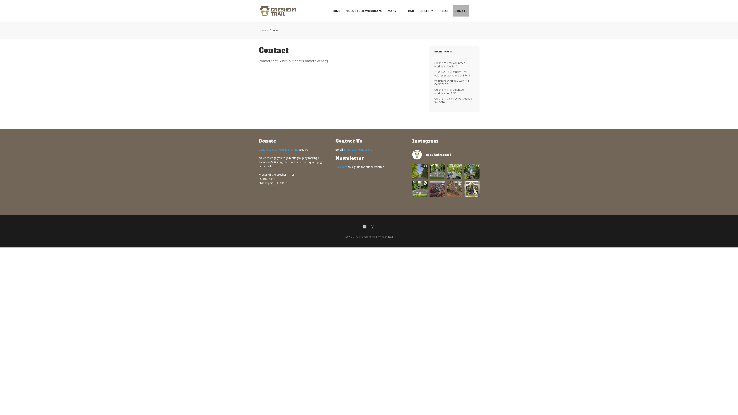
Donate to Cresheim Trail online (278, 149)
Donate (461, 11)
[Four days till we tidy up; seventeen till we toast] (454, 171)
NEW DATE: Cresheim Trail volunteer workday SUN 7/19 (452, 73)
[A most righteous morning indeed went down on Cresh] (420, 171)
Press (444, 11)
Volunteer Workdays (364, 11)
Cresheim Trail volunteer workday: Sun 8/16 (449, 64)
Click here (341, 167)
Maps (392, 11)
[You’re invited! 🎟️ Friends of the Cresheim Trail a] (472, 189)
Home (336, 11)
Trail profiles (418, 11)
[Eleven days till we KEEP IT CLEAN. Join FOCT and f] (420, 189)
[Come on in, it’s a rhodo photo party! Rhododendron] (454, 189)
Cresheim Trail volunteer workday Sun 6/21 (449, 91)
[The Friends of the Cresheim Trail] (277, 11)
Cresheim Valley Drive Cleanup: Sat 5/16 (453, 100)
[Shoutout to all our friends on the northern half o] (437, 189)
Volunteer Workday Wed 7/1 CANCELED (451, 82)
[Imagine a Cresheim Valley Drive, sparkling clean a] (472, 171)
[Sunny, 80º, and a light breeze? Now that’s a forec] (437, 171)
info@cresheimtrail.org (358, 149)
